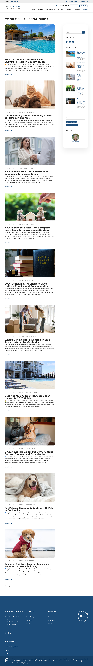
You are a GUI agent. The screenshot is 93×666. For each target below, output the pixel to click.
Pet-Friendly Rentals (72, 124)
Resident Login (72, 1)
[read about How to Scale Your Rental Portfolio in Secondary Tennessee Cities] (30, 151)
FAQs (28, 624)
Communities (50, 9)
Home (33, 9)
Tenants (68, 9)
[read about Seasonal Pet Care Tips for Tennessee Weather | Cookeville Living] (30, 543)
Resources (29, 620)
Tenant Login (30, 617)
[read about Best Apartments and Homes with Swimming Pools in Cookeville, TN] (30, 38)
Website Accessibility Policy (20, 663)
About (85, 9)
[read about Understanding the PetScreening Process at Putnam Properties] (30, 94)
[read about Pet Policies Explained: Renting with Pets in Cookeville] (30, 487)
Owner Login (84, 1)
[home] (13, 7)
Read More (8, 75)
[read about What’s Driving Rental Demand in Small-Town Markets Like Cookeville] (30, 319)
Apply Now (74, 6)
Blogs (6, 653)
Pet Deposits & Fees (72, 122)
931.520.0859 (64, 6)
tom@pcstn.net (83, 661)
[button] (12, 1)
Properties (77, 9)
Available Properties (11, 647)
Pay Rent (83, 6)
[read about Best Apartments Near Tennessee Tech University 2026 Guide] (30, 375)
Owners (60, 9)
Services (40, 9)
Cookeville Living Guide (27, 19)
